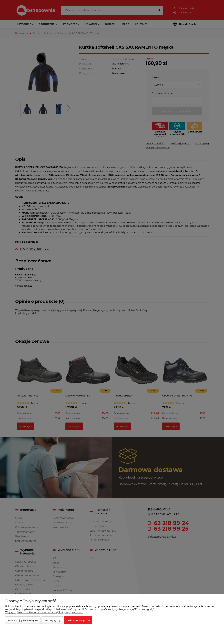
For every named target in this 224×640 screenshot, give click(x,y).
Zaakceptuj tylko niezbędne (23, 620)
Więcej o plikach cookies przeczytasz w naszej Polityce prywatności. (44, 612)
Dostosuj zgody (52, 620)
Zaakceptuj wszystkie (78, 620)
